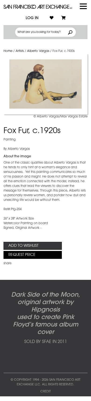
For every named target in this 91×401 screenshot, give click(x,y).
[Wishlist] (51, 18)
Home (8, 51)
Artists (20, 51)
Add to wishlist (23, 246)
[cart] (63, 18)
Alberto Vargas (38, 51)
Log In (32, 18)
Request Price (21, 255)
